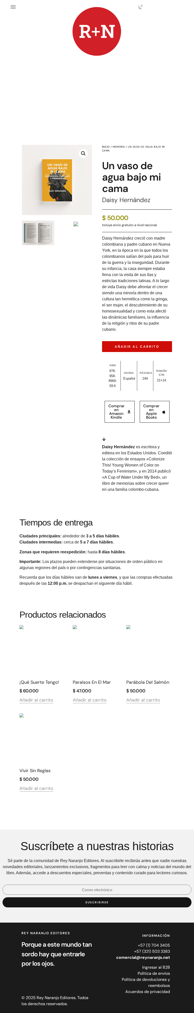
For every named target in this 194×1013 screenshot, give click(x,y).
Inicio (106, 146)
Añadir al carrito (137, 346)
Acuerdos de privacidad (147, 991)
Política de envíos (154, 973)
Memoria (119, 146)
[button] (13, 7)
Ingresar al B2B (156, 967)
